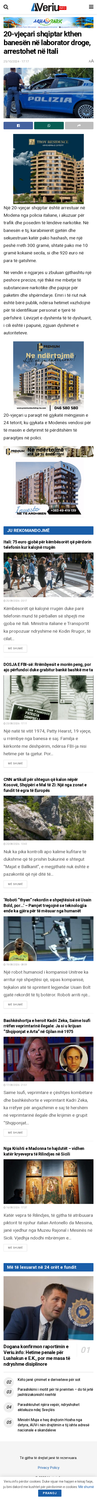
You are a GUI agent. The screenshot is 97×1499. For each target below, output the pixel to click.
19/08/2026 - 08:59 (16, 964)
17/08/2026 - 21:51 (16, 1085)
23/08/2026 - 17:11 (16, 723)
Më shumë (17, 648)
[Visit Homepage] (48, 7)
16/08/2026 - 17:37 (16, 1207)
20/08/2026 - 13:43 (16, 844)
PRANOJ (50, 1493)
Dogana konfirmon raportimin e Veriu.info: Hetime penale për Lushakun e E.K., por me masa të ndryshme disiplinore (37, 1355)
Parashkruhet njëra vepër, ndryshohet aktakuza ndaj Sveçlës (48, 1407)
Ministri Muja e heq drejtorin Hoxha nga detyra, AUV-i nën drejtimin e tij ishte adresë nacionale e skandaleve (53, 1425)
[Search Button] (6, 7)
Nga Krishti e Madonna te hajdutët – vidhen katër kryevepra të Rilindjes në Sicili (44, 1151)
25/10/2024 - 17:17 (16, 61)
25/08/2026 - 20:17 (16, 601)
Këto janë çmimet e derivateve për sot (49, 1380)
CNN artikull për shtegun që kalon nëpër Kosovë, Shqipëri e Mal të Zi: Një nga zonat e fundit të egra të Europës (45, 785)
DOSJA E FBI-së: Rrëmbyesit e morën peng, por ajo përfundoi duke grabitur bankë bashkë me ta (48, 667)
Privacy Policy (48, 1467)
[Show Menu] (91, 7)
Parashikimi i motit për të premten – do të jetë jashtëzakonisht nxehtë (55, 1392)
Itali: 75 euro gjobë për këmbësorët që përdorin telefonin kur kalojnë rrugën (47, 545)
